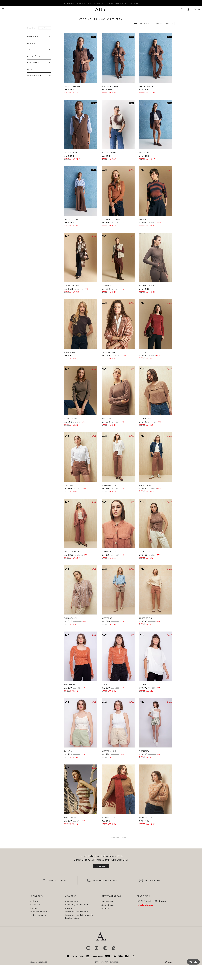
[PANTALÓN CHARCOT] (80, 191)
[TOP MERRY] (155, 722)
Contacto (34, 901)
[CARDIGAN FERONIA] (80, 257)
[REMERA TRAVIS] (80, 390)
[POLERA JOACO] (155, 191)
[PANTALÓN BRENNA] (80, 523)
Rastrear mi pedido (105, 880)
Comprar (87, 79)
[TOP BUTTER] (155, 390)
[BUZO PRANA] (118, 390)
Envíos (68, 908)
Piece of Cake (107, 905)
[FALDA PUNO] (118, 257)
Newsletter (152, 880)
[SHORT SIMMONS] (118, 722)
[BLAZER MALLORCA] (118, 58)
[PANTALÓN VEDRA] (155, 58)
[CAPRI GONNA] (155, 457)
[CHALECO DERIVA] (80, 124)
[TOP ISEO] (155, 656)
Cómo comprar (72, 901)
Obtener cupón (101, 866)
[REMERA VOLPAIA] (118, 124)
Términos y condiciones (76, 911)
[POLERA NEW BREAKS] (118, 191)
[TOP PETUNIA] (80, 656)
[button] (182, 9)
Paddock (105, 908)
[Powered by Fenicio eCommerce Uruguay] (168, 962)
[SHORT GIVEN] (80, 457)
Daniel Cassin (107, 901)
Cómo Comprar (57, 880)
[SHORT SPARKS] (155, 590)
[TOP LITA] (80, 722)
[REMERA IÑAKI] (80, 324)
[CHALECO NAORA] (118, 523)
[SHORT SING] (118, 590)
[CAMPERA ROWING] (155, 257)
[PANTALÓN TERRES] (118, 457)
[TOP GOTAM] (118, 656)
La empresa (35, 904)
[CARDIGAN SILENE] (118, 324)
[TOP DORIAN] (155, 523)
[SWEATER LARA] (155, 789)
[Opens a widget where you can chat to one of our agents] (193, 962)
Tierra (44, 28)
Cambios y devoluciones (76, 904)
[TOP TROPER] (155, 324)
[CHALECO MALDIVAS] (80, 58)
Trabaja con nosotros (40, 911)
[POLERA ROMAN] (118, 789)
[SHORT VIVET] (155, 124)
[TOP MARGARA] (80, 789)
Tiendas (33, 908)
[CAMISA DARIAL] (80, 590)
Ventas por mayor (38, 915)
